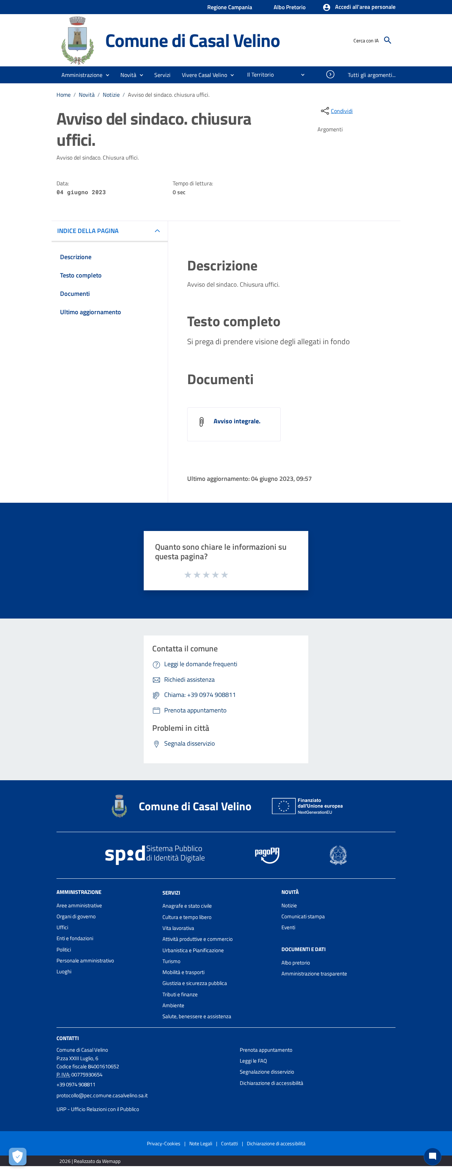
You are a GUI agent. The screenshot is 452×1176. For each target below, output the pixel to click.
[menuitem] (257, 74)
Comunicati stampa (303, 916)
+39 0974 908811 (75, 1084)
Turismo (171, 961)
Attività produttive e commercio (197, 939)
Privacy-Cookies (163, 1143)
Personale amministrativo (85, 960)
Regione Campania (229, 7)
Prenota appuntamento (266, 1050)
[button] (359, 7)
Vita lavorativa (178, 928)
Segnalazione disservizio (267, 1072)
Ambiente (173, 1005)
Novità (87, 94)
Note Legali (200, 1143)
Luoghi (63, 971)
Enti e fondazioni (74, 938)
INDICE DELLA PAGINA (88, 230)
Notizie (111, 94)
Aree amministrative (79, 905)
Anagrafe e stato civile (187, 906)
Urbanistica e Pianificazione (193, 950)
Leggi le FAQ (253, 1061)
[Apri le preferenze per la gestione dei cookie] (17, 1156)
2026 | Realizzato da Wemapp (89, 1161)
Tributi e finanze (180, 994)
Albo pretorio (295, 963)
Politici (63, 949)
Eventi (288, 927)
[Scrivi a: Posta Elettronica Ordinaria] (144, 1102)
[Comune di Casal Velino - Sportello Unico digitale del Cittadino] (77, 39)
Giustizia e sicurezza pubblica (194, 983)
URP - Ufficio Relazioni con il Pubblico (97, 1109)
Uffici (62, 927)
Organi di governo (76, 916)
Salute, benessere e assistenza (196, 1016)
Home (63, 94)
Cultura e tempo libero (187, 917)
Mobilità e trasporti (183, 972)
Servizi (171, 892)
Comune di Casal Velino (192, 40)
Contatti (67, 1038)
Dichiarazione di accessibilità (271, 1083)
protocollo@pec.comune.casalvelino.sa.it (102, 1095)
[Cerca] (388, 40)
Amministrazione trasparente (314, 973)
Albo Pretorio (289, 7)
